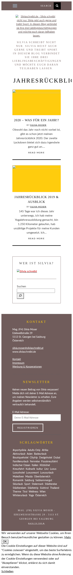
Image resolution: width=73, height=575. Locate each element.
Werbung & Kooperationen (27, 367)
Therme (17, 492)
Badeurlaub (40, 454)
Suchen (21, 286)
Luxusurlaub (47, 473)
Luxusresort (32, 473)
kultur (39, 469)
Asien (30, 454)
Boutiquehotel (20, 457)
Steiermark (37, 484)
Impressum (18, 363)
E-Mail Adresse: (20, 412)
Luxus (53, 469)
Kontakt (16, 359)
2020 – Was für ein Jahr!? (36, 120)
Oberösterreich (42, 476)
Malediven (18, 476)
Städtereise (51, 484)
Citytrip (34, 457)
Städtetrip (33, 488)
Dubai (57, 457)
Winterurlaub (20, 495)
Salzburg (29, 480)
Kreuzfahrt (18, 469)
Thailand (54, 488)
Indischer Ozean (21, 465)
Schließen (7, 571)
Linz (46, 469)
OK (5, 541)
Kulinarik (30, 469)
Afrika (45, 450)
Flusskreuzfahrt (49, 461)
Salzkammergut (43, 480)
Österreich (41, 495)
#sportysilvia (19, 450)
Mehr (67, 537)
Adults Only (34, 450)
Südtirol (44, 488)
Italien (35, 465)
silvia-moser (38, 125)
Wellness (33, 492)
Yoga (31, 495)
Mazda (29, 476)
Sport (27, 484)
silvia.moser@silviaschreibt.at (27, 348)
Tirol (25, 492)
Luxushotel (19, 473)
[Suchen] (20, 296)
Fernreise (35, 461)
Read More (36, 153)
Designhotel (45, 457)
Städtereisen (19, 488)
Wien (43, 492)
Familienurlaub (21, 461)
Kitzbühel (45, 465)
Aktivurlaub (19, 454)
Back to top (35, 523)
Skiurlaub (18, 484)
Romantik (18, 480)
